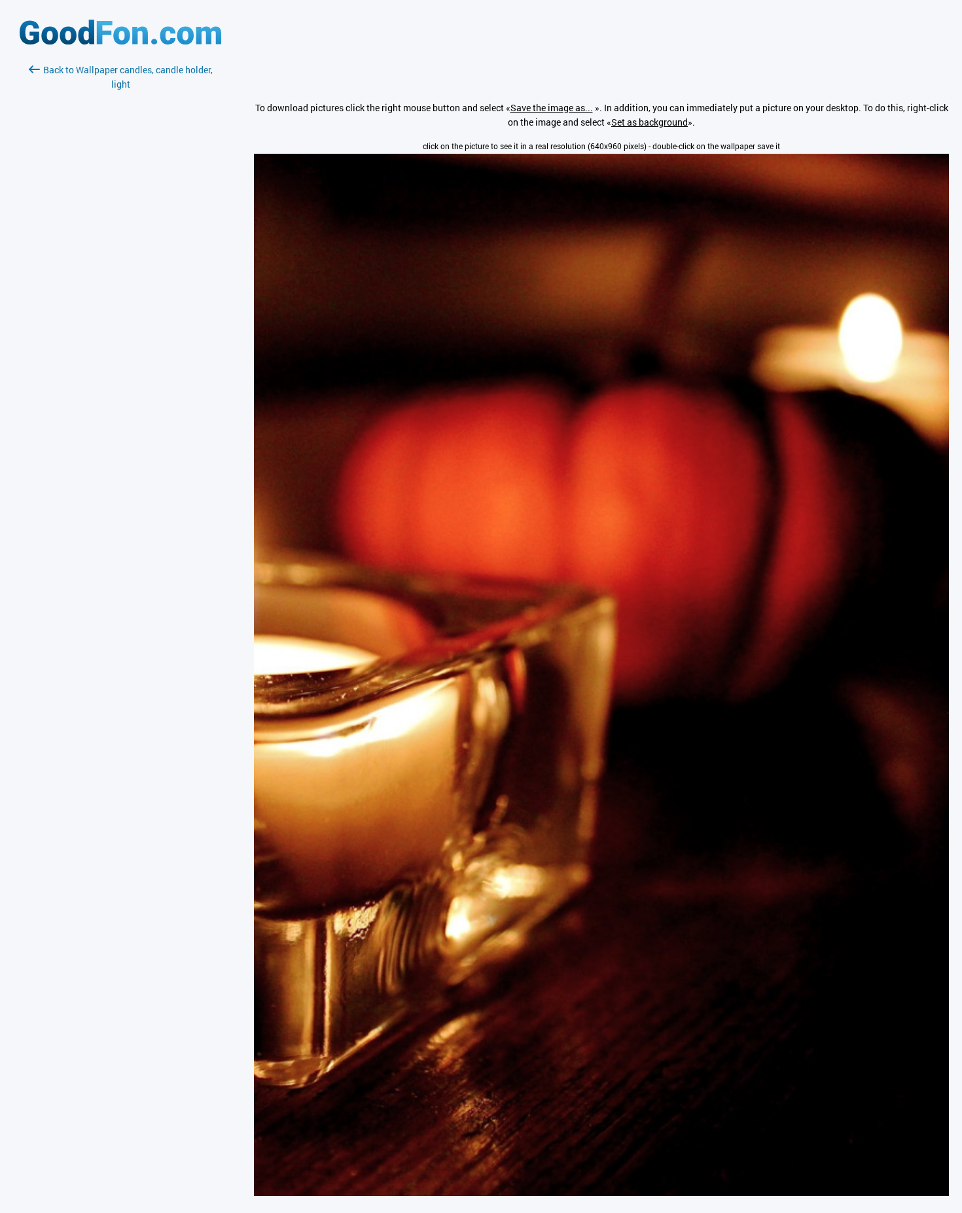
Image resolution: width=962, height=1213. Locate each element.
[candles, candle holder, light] (601, 1192)
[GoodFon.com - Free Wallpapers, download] (120, 41)
